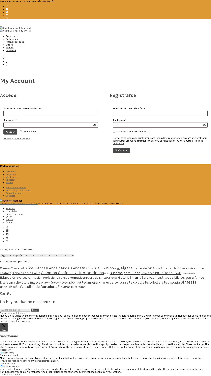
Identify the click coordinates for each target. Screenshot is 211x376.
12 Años (99, 268)
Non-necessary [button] (7, 363)
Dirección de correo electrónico (136, 108)
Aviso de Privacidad (16, 187)
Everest (22, 277)
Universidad (8, 287)
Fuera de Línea (96, 278)
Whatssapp (11, 177)
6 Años (52, 268)
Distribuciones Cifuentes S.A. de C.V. (19, 203)
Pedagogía (90, 282)
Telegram (10, 179)
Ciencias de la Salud (26, 273)
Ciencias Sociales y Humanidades (72, 272)
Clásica (106, 273)
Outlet (9, 44)
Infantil (136, 277)
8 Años (76, 268)
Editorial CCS (170, 273)
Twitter (9, 182)
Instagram (11, 174)
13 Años (111, 268)
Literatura (7, 282)
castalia (5, 273)
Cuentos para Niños (125, 273)
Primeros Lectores (113, 282)
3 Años (16, 268)
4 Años (28, 268)
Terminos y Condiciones (18, 190)
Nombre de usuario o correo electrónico (30, 108)
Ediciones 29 (150, 273)
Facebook (11, 171)
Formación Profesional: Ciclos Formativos (56, 278)
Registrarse (121, 150)
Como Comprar (14, 193)
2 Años (5, 268)
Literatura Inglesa (28, 282)
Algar (125, 268)
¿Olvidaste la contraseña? (16, 138)
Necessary (8, 352)
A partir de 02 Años (145, 268)
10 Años (87, 268)
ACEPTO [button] (26, 321)
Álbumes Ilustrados (71, 287)
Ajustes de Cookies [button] (11, 321)
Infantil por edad (15, 41)
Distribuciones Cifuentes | (13, 313)
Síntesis (188, 282)
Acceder (10, 132)
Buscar (35, 310)
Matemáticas (50, 282)
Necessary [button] (5, 349)
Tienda (9, 47)
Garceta (112, 277)
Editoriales (12, 38)
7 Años (63, 268)
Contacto (11, 50)
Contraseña (15, 119)
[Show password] (94, 125)
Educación (8, 277)
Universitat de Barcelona (36, 287)
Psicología (137, 282)
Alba (118, 269)
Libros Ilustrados (158, 277)
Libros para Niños (189, 277)
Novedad (65, 282)
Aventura (197, 268)
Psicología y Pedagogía (162, 282)
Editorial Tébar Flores (189, 273)
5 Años (40, 268)
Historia (124, 278)
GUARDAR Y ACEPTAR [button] (10, 374)
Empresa (11, 36)
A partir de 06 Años (175, 268)
